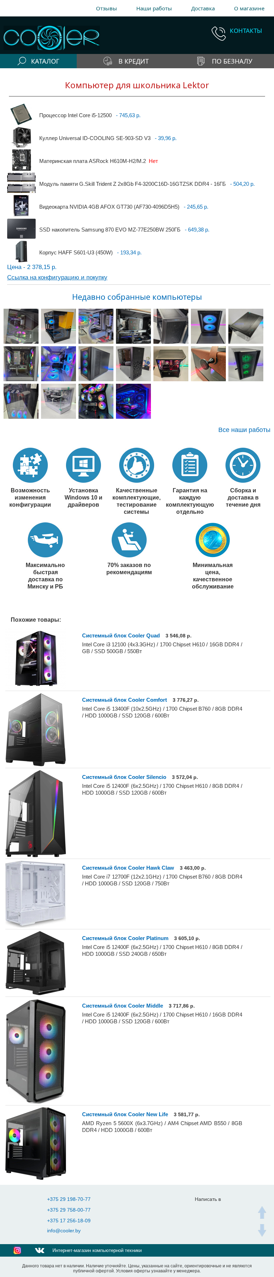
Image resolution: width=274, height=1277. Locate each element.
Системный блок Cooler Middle (122, 1006)
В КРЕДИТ (133, 61)
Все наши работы (244, 430)
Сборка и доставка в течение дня (243, 497)
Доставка (203, 8)
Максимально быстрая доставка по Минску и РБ (45, 576)
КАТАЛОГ (45, 61)
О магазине (249, 8)
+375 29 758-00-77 (69, 1210)
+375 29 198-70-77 (69, 1199)
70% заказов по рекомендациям (129, 568)
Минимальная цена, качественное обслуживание (213, 576)
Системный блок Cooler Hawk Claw (128, 868)
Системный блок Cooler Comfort (124, 700)
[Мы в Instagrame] (17, 1250)
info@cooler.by (64, 1230)
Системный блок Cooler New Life (125, 1114)
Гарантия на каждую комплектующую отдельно (190, 501)
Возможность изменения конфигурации (30, 497)
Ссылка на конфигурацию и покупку (57, 277)
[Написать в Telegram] (204, 1210)
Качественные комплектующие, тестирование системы (136, 501)
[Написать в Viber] (218, 1210)
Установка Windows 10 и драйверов (83, 497)
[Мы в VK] (39, 1250)
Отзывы (106, 8)
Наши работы (154, 8)
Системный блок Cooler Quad (121, 635)
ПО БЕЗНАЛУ (232, 61)
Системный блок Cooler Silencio (124, 777)
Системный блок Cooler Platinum (125, 938)
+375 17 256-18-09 (69, 1220)
